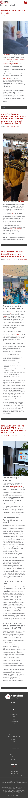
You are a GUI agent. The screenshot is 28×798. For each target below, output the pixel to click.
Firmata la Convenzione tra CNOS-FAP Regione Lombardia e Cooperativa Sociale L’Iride (13, 429)
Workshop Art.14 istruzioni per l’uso (14, 11)
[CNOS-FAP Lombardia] (5, 2)
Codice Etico (14, 756)
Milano (14, 719)
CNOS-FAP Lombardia (16, 486)
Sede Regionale (14, 714)
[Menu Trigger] (25, 2)
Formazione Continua (14, 734)
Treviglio (14, 723)
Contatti (14, 743)
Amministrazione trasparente (14, 753)
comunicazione (22, 16)
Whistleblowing (14, 754)
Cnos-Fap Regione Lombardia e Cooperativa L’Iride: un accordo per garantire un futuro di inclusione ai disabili (13, 118)
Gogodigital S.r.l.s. (16, 795)
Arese (14, 716)
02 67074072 (15, 771)
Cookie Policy (14, 759)
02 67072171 (15, 773)
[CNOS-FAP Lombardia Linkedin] (16, 703)
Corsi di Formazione (14, 733)
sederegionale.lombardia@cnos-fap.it (14, 770)
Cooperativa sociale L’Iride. (10, 488)
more (3, 107)
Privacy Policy (14, 758)
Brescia (14, 718)
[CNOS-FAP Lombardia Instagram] (14, 703)
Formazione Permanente (14, 736)
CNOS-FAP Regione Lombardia (10, 63)
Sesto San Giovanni (14, 721)
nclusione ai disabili (15, 228)
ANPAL (19, 334)
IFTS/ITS (14, 738)
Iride (12, 213)
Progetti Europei (14, 739)
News (14, 741)
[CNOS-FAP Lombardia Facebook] (11, 703)
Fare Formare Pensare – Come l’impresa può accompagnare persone (12, 254)
